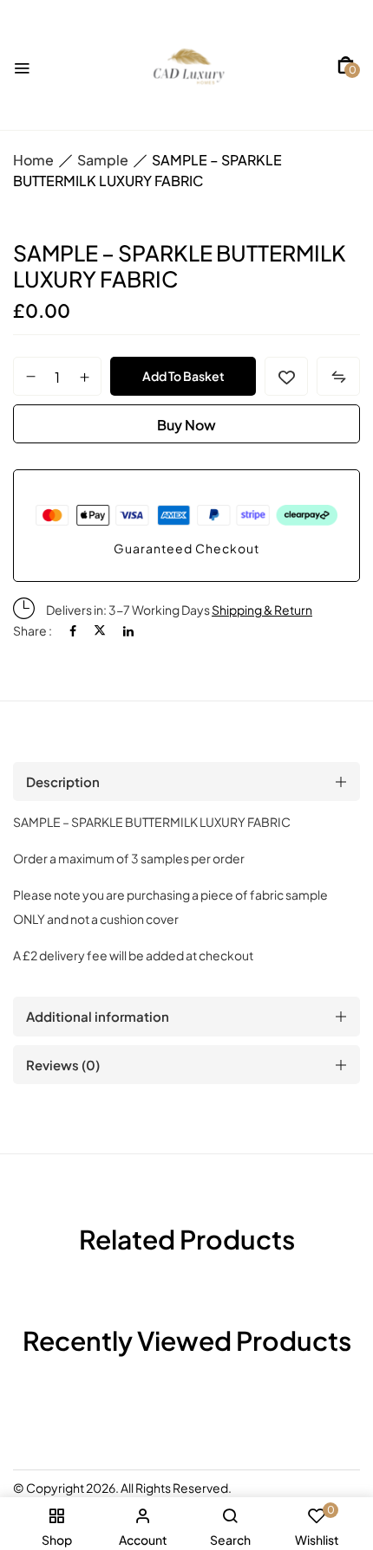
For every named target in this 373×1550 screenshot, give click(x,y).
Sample (102, 160)
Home (33, 160)
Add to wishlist (286, 376)
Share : (32, 630)
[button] (345, 65)
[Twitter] (100, 630)
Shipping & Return (262, 609)
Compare (338, 376)
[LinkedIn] (128, 630)
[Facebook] (72, 630)
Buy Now (186, 425)
